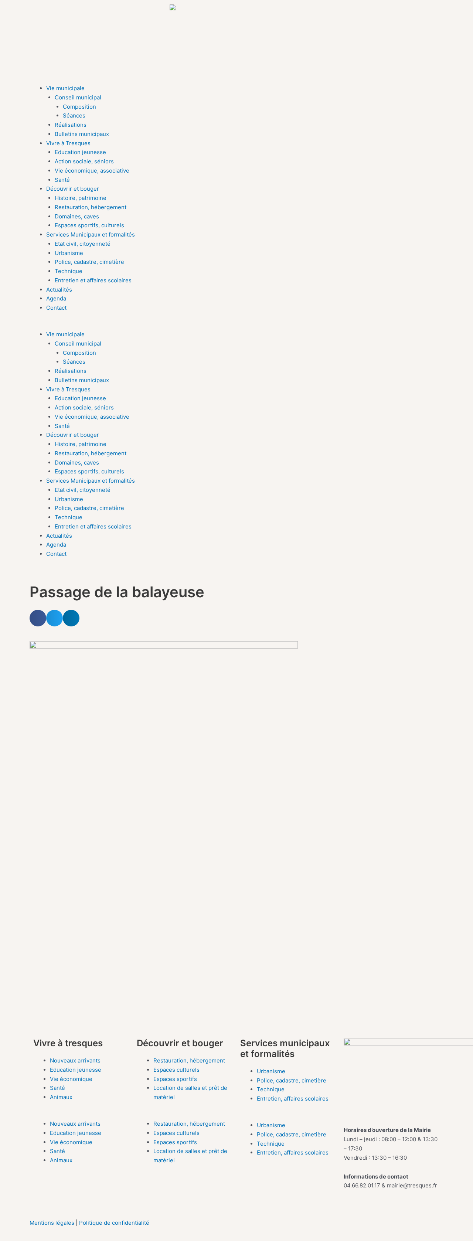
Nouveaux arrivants (75, 1060)
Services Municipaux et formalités (90, 234)
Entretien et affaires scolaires (93, 280)
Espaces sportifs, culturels (89, 225)
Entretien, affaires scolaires (293, 1098)
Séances (74, 115)
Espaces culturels (176, 1069)
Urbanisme (69, 252)
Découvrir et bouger (72, 188)
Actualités (59, 289)
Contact (56, 307)
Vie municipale (65, 88)
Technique (68, 271)
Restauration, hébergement (90, 207)
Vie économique (71, 1078)
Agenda (56, 298)
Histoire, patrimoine (80, 197)
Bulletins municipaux (82, 133)
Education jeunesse (80, 152)
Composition (79, 106)
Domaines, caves (77, 216)
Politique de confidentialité (114, 1222)
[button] (236, 325)
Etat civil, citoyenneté (82, 243)
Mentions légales (53, 1222)
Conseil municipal (78, 97)
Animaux (61, 1097)
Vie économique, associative (92, 170)
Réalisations (70, 124)
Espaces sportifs (175, 1078)
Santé (62, 179)
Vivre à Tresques (68, 143)
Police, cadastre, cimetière (89, 261)
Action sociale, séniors (84, 161)
